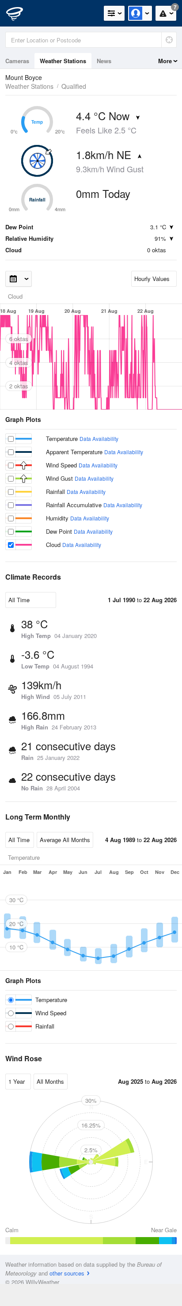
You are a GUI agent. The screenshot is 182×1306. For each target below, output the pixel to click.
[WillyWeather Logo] (19, 13)
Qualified (73, 86)
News (104, 61)
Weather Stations (63, 61)
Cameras (17, 61)
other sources (66, 1273)
